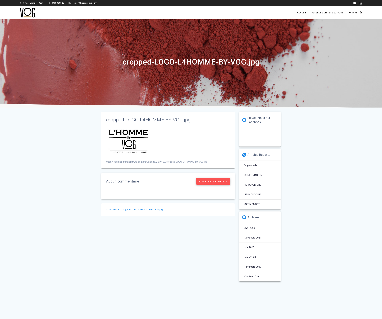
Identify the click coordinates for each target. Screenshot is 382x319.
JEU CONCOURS (253, 194)
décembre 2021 (252, 237)
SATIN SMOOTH (252, 204)
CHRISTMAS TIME (254, 175)
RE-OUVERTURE (252, 184)
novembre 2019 (252, 266)
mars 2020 (250, 257)
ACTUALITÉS (356, 12)
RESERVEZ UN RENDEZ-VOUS (328, 12)
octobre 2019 (251, 276)
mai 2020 (249, 247)
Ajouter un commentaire (213, 181)
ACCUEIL (301, 12)
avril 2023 (249, 228)
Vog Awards (250, 165)
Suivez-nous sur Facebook (258, 120)
